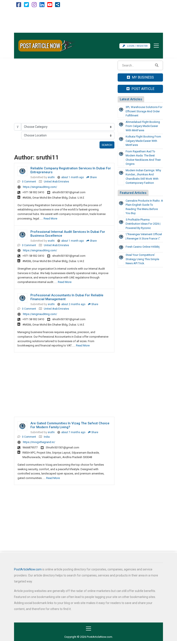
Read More (50, 218)
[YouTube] (49, 5)
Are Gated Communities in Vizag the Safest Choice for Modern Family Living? (69, 425)
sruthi (51, 177)
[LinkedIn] (42, 5)
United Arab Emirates (56, 181)
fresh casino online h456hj (143, 246)
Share (93, 177)
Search (107, 145)
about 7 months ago (73, 432)
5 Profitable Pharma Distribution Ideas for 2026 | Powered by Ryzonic (143, 224)
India (47, 436)
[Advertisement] (88, 21)
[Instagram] (34, 5)
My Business (142, 77)
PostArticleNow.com (28, 569)
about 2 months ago (73, 304)
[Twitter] (26, 5)
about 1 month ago (72, 177)
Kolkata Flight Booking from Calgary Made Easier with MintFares (143, 141)
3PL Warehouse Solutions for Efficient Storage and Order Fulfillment (144, 111)
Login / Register (137, 46)
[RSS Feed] (57, 5)
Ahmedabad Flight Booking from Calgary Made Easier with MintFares (143, 126)
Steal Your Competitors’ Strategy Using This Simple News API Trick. (142, 259)
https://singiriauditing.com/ (40, 186)
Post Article (142, 89)
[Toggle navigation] (155, 45)
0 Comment (29, 181)
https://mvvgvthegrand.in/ (39, 442)
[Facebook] (18, 5)
